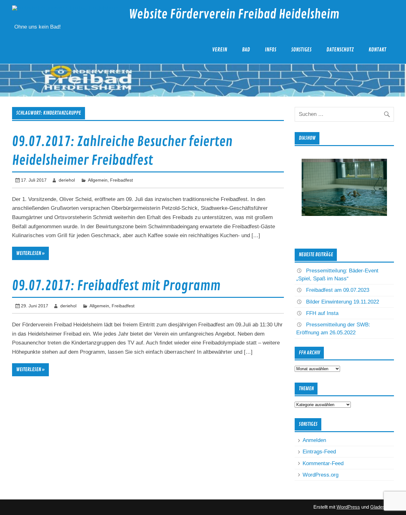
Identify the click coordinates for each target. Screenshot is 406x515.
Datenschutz (340, 49)
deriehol (67, 180)
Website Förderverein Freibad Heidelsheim (234, 14)
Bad (246, 49)
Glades (377, 507)
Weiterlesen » (30, 253)
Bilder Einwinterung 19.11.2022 (342, 302)
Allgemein (98, 180)
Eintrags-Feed (319, 452)
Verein (219, 49)
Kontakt (377, 49)
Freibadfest (121, 180)
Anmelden (314, 440)
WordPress (348, 507)
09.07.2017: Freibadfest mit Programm (116, 286)
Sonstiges (301, 49)
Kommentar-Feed (323, 463)
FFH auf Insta (322, 313)
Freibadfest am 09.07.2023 (337, 290)
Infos (270, 49)
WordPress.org (320, 475)
